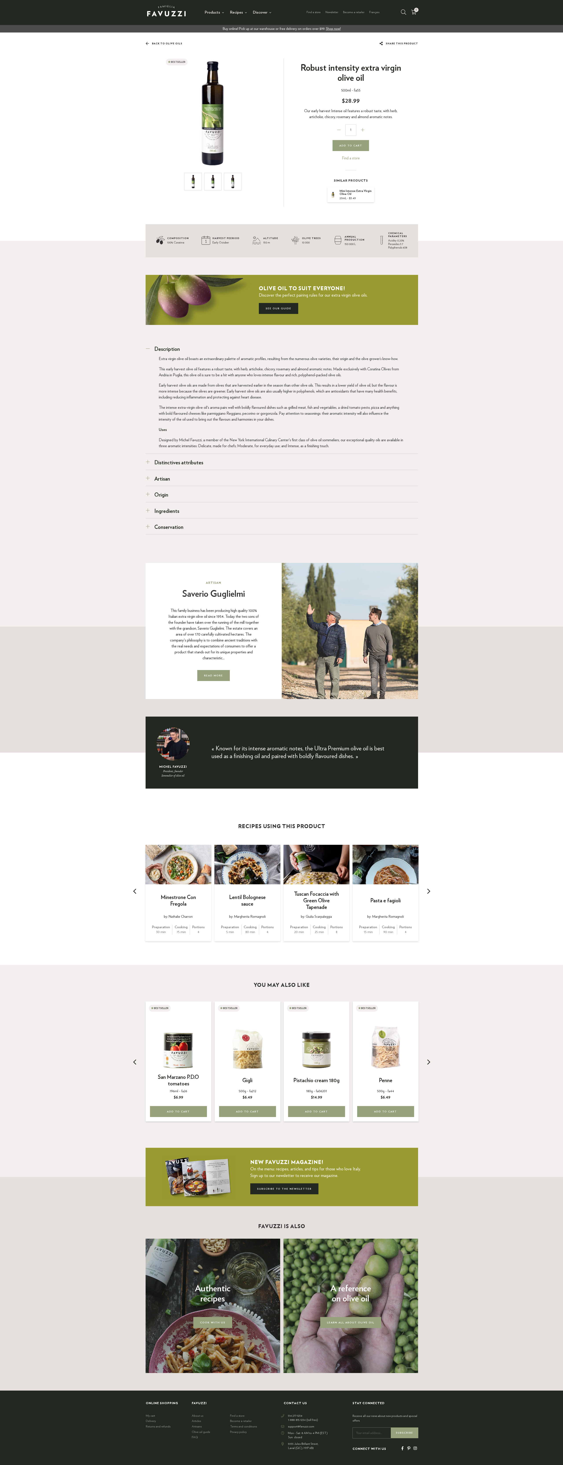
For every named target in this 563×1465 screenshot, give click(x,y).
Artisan (162, 479)
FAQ (195, 1437)
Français (374, 12)
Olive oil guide (201, 1432)
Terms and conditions (243, 1426)
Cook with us (212, 1322)
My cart (150, 1415)
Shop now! (333, 29)
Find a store (314, 12)
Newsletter (331, 12)
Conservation (168, 527)
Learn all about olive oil (350, 1322)
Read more (213, 675)
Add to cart (350, 145)
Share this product (401, 43)
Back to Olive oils (166, 43)
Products (212, 12)
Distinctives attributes (178, 462)
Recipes (236, 12)
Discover (260, 12)
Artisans (197, 1426)
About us (197, 1415)
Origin (161, 495)
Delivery (151, 1421)
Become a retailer (353, 12)
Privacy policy (238, 1432)
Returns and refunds (158, 1426)
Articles (196, 1421)
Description (167, 349)
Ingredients (166, 511)
